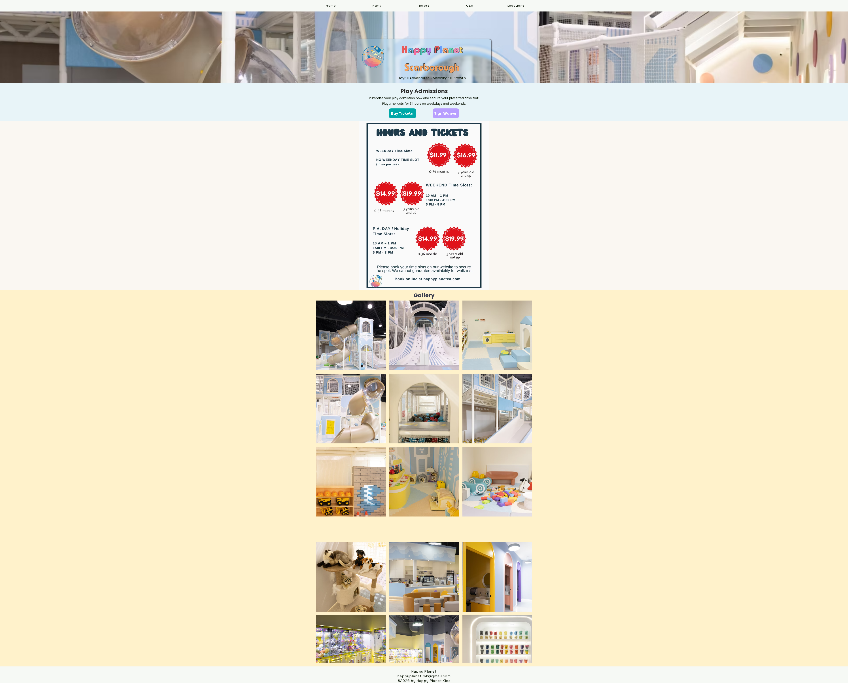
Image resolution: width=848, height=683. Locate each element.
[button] (516, 5)
